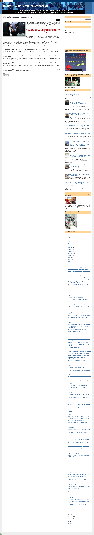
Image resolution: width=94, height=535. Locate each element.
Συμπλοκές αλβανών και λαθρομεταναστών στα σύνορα (79, 315)
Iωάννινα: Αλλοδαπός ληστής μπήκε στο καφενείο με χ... (79, 416)
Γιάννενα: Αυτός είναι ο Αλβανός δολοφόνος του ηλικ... (79, 380)
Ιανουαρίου (70, 518)
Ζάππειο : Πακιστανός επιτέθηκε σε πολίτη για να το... (79, 335)
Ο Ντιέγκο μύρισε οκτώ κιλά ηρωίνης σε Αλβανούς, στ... (79, 499)
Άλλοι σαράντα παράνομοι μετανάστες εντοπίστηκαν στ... (79, 510)
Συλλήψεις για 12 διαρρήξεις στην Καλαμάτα (76, 420)
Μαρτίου (69, 514)
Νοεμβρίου (70, 249)
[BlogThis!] (4, 75)
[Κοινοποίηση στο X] (6, 75)
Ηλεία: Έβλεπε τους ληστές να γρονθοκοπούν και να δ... (79, 462)
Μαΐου (69, 261)
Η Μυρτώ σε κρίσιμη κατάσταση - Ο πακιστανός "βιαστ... (79, 370)
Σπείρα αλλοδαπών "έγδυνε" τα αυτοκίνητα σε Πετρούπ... (79, 376)
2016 (68, 239)
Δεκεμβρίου (70, 247)
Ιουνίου (69, 259)
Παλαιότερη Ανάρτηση (56, 98)
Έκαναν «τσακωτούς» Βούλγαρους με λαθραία (77, 448)
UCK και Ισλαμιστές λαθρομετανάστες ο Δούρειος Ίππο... (79, 385)
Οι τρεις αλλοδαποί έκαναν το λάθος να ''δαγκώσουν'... (79, 337)
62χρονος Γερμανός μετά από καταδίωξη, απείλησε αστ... (79, 273)
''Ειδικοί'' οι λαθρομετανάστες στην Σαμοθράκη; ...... (78, 507)
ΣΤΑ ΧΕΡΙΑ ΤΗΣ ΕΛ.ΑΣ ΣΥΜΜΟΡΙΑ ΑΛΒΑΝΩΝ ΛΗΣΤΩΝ (79, 351)
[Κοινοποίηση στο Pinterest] (8, 75)
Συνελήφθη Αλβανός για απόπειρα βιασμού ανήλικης (78, 466)
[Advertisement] (13, 88)
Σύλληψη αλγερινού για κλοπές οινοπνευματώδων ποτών (79, 460)
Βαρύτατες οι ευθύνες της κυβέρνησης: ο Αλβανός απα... (79, 262)
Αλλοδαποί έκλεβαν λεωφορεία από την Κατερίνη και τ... (79, 474)
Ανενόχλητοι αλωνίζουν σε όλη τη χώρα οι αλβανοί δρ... (79, 353)
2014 (68, 243)
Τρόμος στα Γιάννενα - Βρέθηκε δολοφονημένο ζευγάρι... (79, 407)
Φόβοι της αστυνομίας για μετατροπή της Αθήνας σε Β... (79, 491)
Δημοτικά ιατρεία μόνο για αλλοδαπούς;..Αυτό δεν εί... (78, 291)
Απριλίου (70, 512)
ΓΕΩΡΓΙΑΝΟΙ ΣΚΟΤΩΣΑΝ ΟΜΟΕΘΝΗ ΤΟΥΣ (77, 265)
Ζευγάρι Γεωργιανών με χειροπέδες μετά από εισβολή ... (79, 418)
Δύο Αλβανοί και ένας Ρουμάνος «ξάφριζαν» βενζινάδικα (17, 17)
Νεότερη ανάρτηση (6, 98)
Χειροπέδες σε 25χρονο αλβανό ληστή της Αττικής (78, 269)
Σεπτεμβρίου (70, 253)
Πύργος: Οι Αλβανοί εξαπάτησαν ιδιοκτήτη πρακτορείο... (79, 464)
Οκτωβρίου (70, 251)
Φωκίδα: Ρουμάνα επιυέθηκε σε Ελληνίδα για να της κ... (79, 378)
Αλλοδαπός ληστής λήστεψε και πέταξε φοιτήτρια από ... (79, 302)
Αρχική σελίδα (31, 98)
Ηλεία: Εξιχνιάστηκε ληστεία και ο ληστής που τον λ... (78, 446)
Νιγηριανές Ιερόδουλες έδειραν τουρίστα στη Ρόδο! (78, 342)
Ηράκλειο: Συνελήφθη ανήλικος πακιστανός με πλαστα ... (79, 304)
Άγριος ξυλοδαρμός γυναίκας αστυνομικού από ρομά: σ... (79, 468)
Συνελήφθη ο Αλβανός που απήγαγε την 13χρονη (77, 267)
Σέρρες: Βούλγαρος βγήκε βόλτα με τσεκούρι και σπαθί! (79, 486)
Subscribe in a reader (70, 24)
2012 (68, 521)
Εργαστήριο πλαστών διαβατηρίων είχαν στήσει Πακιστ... (79, 355)
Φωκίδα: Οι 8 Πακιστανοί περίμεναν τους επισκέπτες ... (79, 450)
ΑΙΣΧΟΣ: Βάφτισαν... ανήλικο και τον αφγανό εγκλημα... (79, 279)
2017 (68, 237)
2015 (68, 241)
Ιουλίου (69, 257)
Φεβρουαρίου (70, 516)
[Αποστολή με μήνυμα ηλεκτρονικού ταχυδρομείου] (3, 75)
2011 (68, 523)
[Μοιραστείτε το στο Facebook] (7, 75)
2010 (68, 525)
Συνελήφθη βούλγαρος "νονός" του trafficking (77, 329)
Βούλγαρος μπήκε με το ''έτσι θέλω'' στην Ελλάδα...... (78, 458)
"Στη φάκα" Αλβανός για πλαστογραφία (75, 297)
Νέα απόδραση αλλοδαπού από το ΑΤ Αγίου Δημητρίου (79, 324)
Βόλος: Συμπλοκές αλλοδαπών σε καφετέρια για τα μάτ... (79, 277)
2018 (68, 235)
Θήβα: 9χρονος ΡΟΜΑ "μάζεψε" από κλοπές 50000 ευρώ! (79, 287)
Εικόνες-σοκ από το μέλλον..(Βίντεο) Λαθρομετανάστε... (79, 289)
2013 (68, 245)
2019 (68, 233)
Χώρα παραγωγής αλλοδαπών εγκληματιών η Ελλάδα (79, 271)
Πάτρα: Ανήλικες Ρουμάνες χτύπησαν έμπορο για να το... (79, 493)
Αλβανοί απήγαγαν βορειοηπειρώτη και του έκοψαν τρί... (79, 310)
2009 (68, 527)
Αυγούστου (70, 255)
